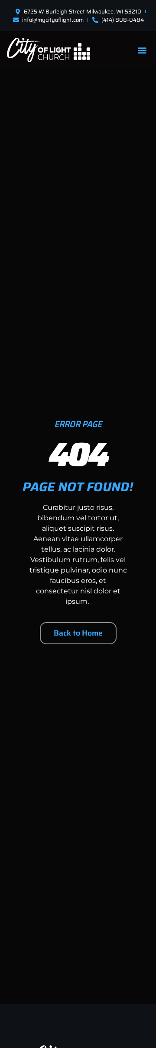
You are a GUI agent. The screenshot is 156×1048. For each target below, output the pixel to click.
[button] (142, 50)
